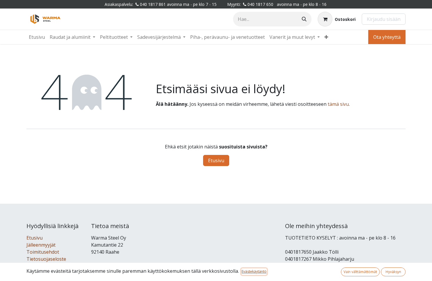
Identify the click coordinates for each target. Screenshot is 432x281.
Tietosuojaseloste (46, 259)
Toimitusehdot (42, 252)
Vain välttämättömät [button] (360, 271)
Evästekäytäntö (254, 271)
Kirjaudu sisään (384, 19)
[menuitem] (36, 37)
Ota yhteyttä (387, 37)
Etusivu (216, 160)
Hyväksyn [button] (393, 271)
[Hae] (304, 19)
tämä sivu (338, 104)
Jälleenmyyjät (41, 245)
